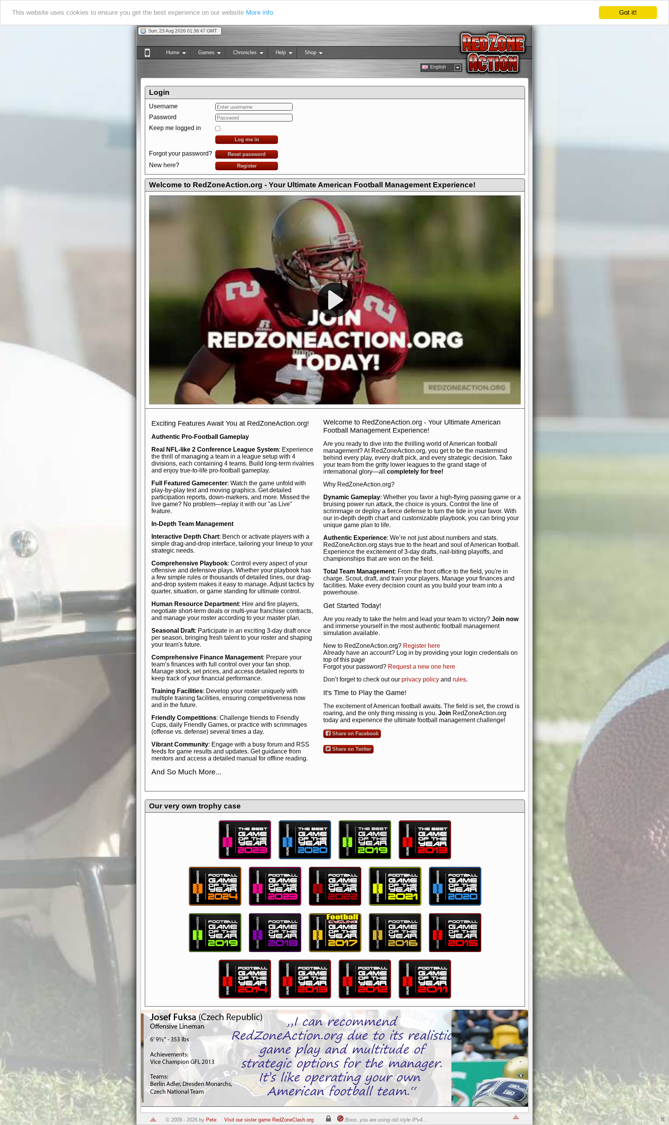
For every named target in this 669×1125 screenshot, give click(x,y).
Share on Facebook (355, 733)
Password (163, 117)
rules (459, 679)
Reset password (247, 154)
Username (163, 106)
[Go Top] (153, 1120)
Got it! (628, 12)
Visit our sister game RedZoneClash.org (269, 1120)
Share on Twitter (351, 749)
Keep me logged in (175, 128)
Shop (306, 54)
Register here (421, 645)
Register (247, 166)
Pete (211, 1120)
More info (259, 13)
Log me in (247, 139)
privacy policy (420, 679)
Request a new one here (421, 666)
